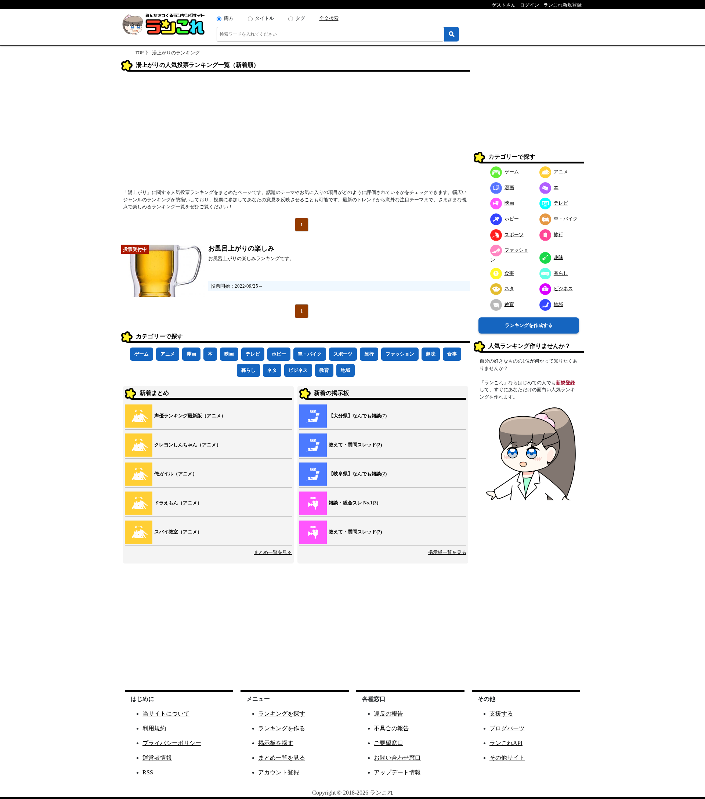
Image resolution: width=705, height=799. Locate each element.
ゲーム (141, 354)
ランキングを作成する (529, 325)
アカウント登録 (278, 772)
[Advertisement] (295, 132)
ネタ (272, 370)
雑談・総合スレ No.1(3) (353, 502)
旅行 (369, 354)
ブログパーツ (507, 728)
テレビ (253, 354)
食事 (452, 354)
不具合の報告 (391, 728)
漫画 (191, 354)
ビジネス (298, 370)
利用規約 (154, 728)
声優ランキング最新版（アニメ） (190, 415)
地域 (345, 370)
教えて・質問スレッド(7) (355, 532)
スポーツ (342, 354)
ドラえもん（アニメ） (178, 502)
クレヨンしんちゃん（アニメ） (187, 444)
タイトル (264, 18)
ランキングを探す (281, 713)
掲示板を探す (275, 743)
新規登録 (565, 382)
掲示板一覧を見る (447, 552)
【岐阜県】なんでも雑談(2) (358, 473)
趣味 (430, 354)
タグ (300, 18)
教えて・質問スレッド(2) (355, 444)
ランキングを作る (281, 728)
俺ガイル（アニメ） (175, 473)
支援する (501, 713)
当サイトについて (165, 713)
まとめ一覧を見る (273, 552)
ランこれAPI (506, 743)
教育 (324, 370)
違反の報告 (388, 713)
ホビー (279, 354)
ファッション (400, 354)
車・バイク (310, 354)
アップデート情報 (397, 772)
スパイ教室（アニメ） (178, 532)
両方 (229, 18)
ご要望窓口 (388, 743)
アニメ (167, 354)
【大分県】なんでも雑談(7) (358, 415)
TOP (139, 52)
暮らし (248, 370)
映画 (229, 354)
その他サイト (507, 758)
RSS (147, 772)
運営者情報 (157, 758)
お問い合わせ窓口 (397, 758)
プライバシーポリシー (171, 743)
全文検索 (329, 18)
